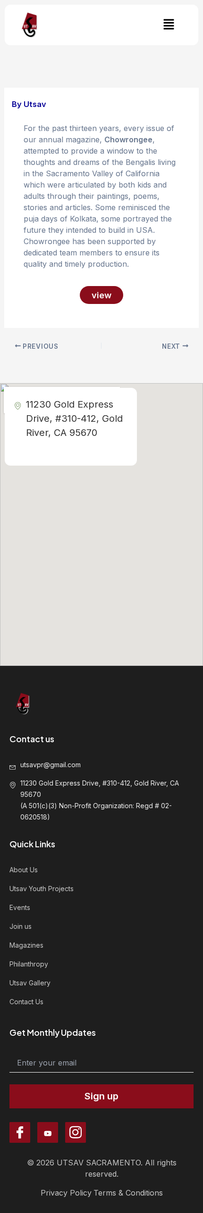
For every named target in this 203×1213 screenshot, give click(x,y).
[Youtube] (47, 1132)
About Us (23, 870)
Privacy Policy (66, 1192)
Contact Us (26, 1002)
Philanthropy (28, 964)
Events (19, 907)
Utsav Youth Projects (41, 889)
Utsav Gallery (30, 983)
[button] (168, 25)
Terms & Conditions (128, 1192)
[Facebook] (19, 1132)
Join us (20, 926)
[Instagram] (75, 1132)
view (101, 295)
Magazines (26, 945)
